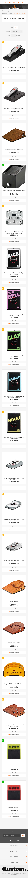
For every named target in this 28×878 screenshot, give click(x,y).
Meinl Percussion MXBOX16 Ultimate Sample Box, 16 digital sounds (14, 232)
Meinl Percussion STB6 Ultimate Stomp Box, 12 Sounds (14, 479)
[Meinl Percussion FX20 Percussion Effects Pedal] (14, 94)
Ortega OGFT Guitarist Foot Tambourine (14, 684)
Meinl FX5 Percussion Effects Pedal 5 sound (14, 67)
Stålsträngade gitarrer (7, 13)
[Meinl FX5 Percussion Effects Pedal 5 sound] (14, 53)
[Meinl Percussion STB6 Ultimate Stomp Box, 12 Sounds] (14, 464)
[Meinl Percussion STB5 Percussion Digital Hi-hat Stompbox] (14, 423)
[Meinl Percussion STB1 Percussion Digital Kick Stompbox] (14, 258)
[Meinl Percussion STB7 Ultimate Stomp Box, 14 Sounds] (14, 505)
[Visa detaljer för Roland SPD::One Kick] (14, 751)
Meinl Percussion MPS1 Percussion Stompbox (14, 150)
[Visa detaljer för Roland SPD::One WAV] (14, 792)
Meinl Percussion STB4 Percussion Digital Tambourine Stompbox (14, 396)
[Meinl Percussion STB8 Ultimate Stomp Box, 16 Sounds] (14, 546)
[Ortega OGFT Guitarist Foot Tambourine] (14, 669)
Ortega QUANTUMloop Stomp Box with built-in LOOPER (14, 725)
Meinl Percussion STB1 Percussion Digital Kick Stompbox (14, 273)
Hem (2, 11)
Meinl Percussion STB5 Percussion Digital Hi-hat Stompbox (14, 437)
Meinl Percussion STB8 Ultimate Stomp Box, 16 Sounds (14, 561)
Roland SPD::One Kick (14, 766)
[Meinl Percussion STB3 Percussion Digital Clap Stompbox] (14, 340)
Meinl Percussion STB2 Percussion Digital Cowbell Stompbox (14, 314)
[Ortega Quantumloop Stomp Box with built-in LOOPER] (14, 710)
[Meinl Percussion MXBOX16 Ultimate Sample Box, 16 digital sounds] (14, 217)
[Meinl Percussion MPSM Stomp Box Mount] (14, 176)
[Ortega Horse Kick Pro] (14, 628)
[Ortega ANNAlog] (14, 587)
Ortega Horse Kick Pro (14, 642)
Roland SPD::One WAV (14, 807)
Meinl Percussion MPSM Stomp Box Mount (14, 190)
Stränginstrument (9, 11)
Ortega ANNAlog (14, 601)
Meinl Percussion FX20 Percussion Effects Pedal (14, 109)
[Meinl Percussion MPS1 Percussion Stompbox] (14, 135)
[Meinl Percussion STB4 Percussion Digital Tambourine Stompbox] (14, 381)
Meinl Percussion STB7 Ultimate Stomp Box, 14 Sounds (14, 520)
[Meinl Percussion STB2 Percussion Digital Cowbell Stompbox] (14, 299)
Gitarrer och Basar (20, 11)
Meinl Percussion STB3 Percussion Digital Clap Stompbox (14, 355)
